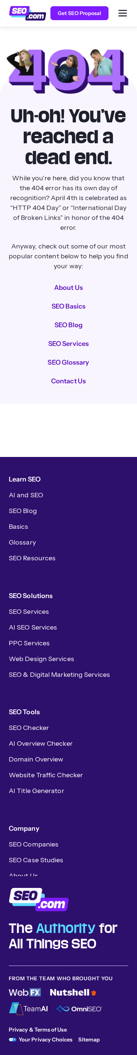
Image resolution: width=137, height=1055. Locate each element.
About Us (68, 288)
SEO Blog (68, 325)
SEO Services (68, 344)
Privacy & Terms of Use (38, 1029)
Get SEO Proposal (79, 13)
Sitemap (89, 1039)
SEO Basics (69, 306)
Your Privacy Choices (45, 1039)
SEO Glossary (68, 362)
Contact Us (68, 381)
